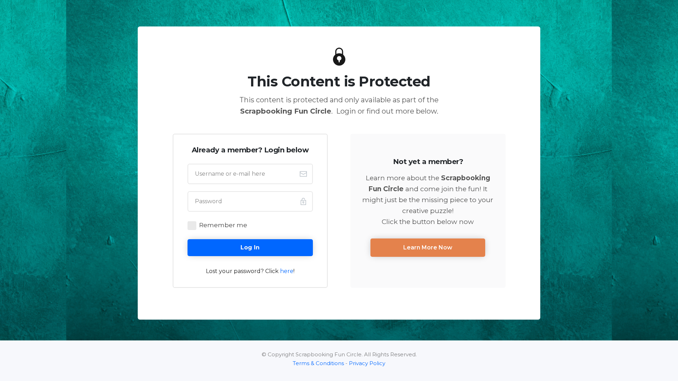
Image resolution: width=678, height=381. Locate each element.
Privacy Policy (367, 363)
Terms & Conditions (318, 363)
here (286, 271)
